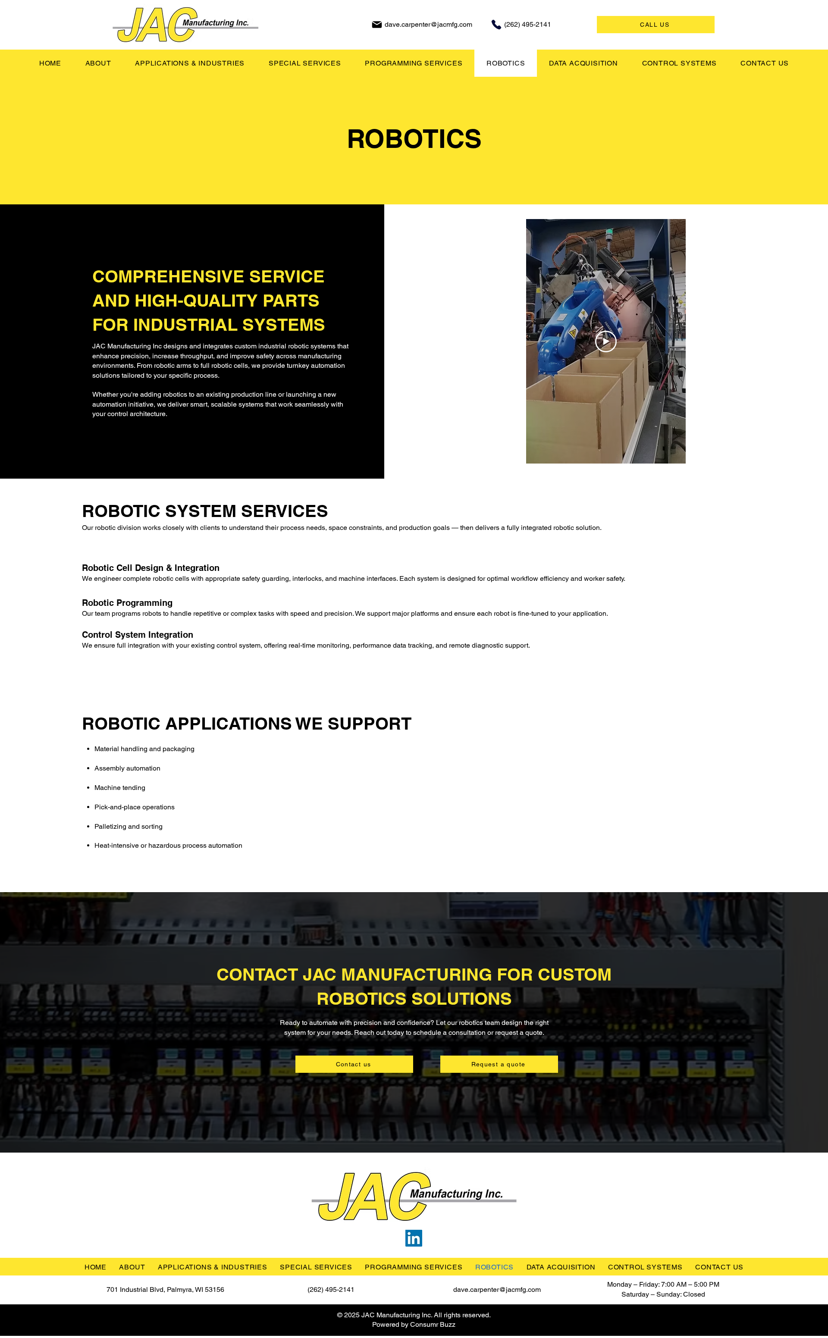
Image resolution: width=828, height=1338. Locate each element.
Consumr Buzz (432, 1324)
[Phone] (496, 24)
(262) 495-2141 (527, 24)
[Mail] (377, 24)
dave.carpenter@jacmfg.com (428, 24)
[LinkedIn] (413, 1238)
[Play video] (606, 341)
